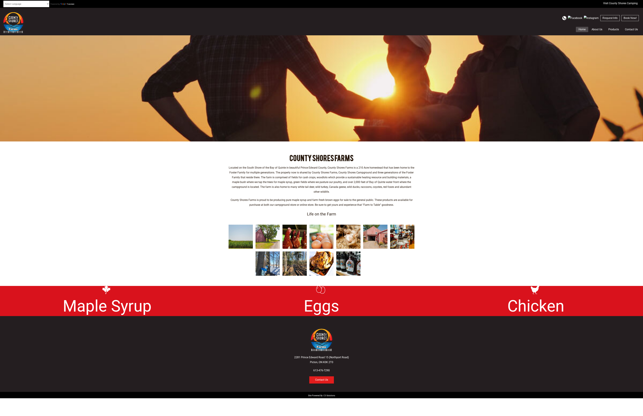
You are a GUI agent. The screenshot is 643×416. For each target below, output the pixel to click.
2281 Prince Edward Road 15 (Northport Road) (321, 357)
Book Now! (630, 18)
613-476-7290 (321, 370)
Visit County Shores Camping (620, 3)
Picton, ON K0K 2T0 (321, 362)
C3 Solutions (329, 395)
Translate (70, 4)
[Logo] (13, 22)
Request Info (610, 18)
